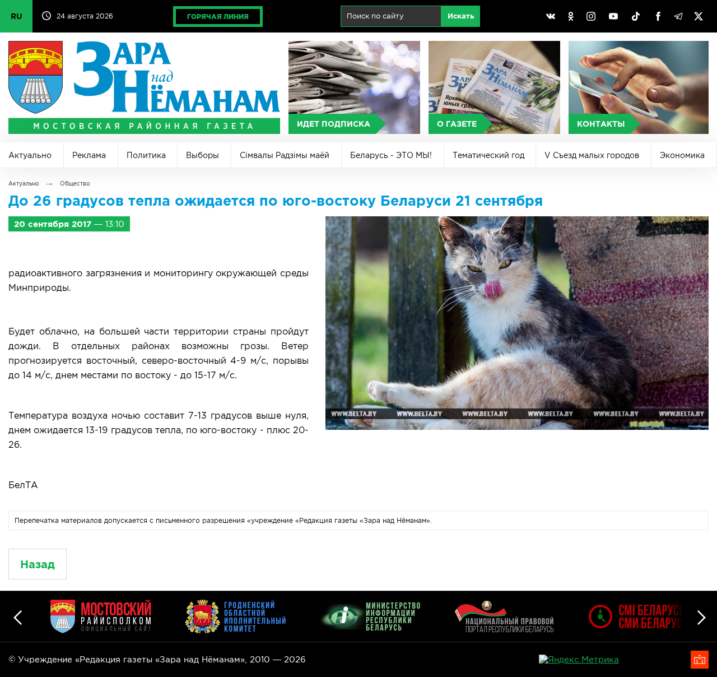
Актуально (30, 155)
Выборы (202, 155)
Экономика (682, 155)
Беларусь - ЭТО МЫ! (391, 155)
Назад (37, 564)
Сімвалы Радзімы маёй (284, 155)
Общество (75, 183)
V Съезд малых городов (591, 155)
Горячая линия (218, 16)
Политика (146, 155)
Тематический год (488, 155)
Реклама (89, 155)
